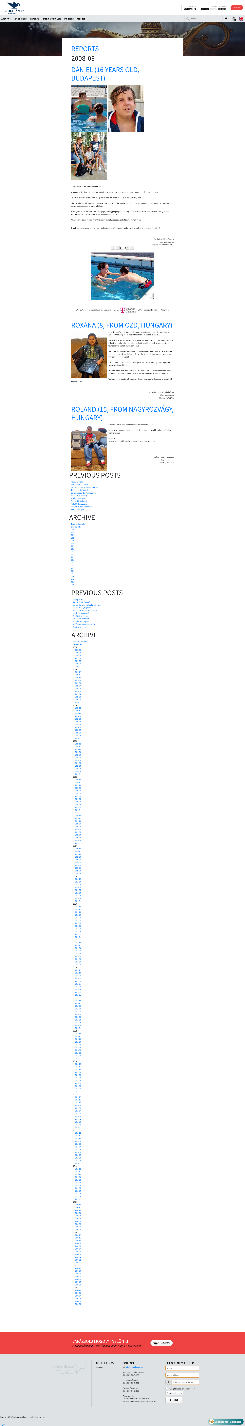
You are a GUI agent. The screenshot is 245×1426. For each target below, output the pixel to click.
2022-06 (78, 796)
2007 (72, 582)
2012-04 (78, 1119)
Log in (2, 1424)
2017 (72, 554)
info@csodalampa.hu (134, 1367)
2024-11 (78, 711)
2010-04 (78, 1191)
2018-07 (78, 920)
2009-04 (78, 1224)
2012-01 (78, 1127)
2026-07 (78, 653)
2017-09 (78, 948)
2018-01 (78, 937)
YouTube (233, 19)
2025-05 (78, 691)
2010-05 (78, 1188)
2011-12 (78, 1133)
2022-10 (78, 785)
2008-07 (78, 1249)
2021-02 (78, 840)
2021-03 (78, 837)
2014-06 (78, 1047)
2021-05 (78, 832)
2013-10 (78, 1069)
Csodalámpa (13, 7)
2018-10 (78, 912)
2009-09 (78, 1213)
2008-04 (78, 1257)
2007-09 (78, 1271)
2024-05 (78, 727)
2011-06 (78, 1149)
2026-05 (78, 658)
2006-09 (78, 1293)
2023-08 (78, 755)
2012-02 (78, 1125)
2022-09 (78, 788)
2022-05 (78, 799)
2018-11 (78, 909)
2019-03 (78, 895)
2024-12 (78, 708)
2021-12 (78, 815)
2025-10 (78, 677)
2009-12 (78, 1205)
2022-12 (78, 779)
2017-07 (78, 953)
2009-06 (78, 1218)
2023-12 (78, 744)
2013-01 (78, 1091)
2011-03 (78, 1158)
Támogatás (165, 1343)
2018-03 (78, 931)
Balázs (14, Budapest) (79, 501)
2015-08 (78, 1009)
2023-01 (78, 774)
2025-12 (78, 672)
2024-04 (78, 730)
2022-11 (78, 782)
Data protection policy (174, 1393)
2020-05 (78, 868)
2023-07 (78, 757)
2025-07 (78, 686)
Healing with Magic (51, 19)
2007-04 (78, 1282)
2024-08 (78, 719)
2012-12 (78, 1097)
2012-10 (78, 1102)
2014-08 (78, 1044)
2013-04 (78, 1086)
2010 (72, 574)
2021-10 (78, 821)
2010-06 (78, 1185)
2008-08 (78, 1246)
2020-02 (78, 873)
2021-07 (78, 826)
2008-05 (78, 1254)
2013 (72, 565)
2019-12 (78, 879)
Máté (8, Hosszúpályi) (79, 504)
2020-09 (78, 857)
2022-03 (78, 804)
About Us (6, 19)
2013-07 (78, 1078)
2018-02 (78, 934)
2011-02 (78, 1160)
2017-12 (78, 942)
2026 (72, 529)
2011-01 (78, 1163)
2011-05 (78, 1152)
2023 (72, 538)
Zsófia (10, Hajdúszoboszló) (82, 506)
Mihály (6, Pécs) (77, 482)
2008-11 (78, 1238)
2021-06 (78, 829)
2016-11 (78, 970)
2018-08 (78, 917)
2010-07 (78, 1182)
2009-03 (78, 1227)
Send (175, 1400)
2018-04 (78, 929)
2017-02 (78, 964)
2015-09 (78, 1006)
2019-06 (78, 887)
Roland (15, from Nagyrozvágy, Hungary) (122, 413)
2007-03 (78, 1285)
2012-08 (78, 1108)
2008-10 (78, 1240)
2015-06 (78, 1014)
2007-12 (78, 1268)
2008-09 (78, 1243)
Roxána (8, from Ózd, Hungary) (121, 325)
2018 (72, 551)
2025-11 (78, 675)
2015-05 (78, 1017)
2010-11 (78, 1171)
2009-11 (78, 1207)
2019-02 (78, 898)
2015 (72, 560)
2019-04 (78, 893)
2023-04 (78, 766)
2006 (72, 585)
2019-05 (78, 890)
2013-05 (78, 1083)
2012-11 (78, 1100)
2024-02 (78, 735)
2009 (72, 576)
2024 (72, 535)
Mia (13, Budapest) (78, 509)
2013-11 (78, 1067)
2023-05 (78, 763)
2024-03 (78, 733)
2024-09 (78, 716)
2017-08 (78, 951)
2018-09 (78, 915)
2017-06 (78, 956)
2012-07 (78, 1111)
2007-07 (78, 1276)
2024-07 (78, 722)
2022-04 (78, 802)
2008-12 (78, 1235)
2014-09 (78, 1042)
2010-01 (78, 1199)
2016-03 (78, 989)
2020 (72, 546)
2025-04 (78, 694)
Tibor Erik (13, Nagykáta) (80, 490)
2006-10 (78, 1290)
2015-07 (78, 1011)
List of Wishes (20, 19)
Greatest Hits (76, 527)
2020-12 (78, 849)
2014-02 (78, 1055)
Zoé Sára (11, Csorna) (79, 484)
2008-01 (78, 1263)
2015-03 (78, 1022)
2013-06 (78, 1080)
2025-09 (78, 680)
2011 (72, 571)
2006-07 (78, 1296)
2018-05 (78, 926)
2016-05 (78, 984)
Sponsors (69, 19)
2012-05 (78, 1116)
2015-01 (78, 1028)
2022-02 (78, 807)
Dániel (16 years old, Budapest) (105, 74)
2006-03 (78, 1304)
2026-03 (78, 664)
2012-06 (78, 1113)
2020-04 (78, 871)
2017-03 (78, 962)
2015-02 (78, 1025)
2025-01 (78, 702)
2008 (72, 579)
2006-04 (78, 1301)
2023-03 (78, 768)
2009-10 (78, 1210)
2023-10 (78, 749)
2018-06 (78, 923)
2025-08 (78, 683)
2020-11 (78, 851)
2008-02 (78, 1260)
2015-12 (78, 1000)
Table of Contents (78, 524)
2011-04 (78, 1155)
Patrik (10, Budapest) (79, 495)
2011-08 (78, 1144)
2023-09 (78, 752)
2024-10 (78, 713)
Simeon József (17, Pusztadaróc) (83, 493)
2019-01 (78, 901)
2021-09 (78, 824)
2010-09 (78, 1177)
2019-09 (78, 882)
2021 (72, 543)
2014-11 (78, 1036)
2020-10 (78, 854)
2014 (72, 562)
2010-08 (78, 1180)
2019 (72, 549)
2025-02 (78, 699)
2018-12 (78, 906)
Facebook (226, 19)
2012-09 (78, 1105)
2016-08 (78, 975)
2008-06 (78, 1251)
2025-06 (78, 688)
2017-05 (78, 959)
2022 (72, 540)
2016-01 (78, 995)
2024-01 (78, 738)
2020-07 (78, 862)
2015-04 (78, 1020)
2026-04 (78, 661)
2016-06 (78, 981)
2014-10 (78, 1039)
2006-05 (78, 1298)
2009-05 (78, 1221)
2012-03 (78, 1122)
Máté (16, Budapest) (78, 498)
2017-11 (78, 945)
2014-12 (78, 1033)
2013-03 (78, 1089)
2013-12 (78, 1064)
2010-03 (78, 1193)
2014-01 (78, 1058)
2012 (72, 568)
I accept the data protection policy (182, 1389)
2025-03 (78, 697)
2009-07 (78, 1216)
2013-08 (78, 1075)
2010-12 (78, 1169)
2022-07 (78, 793)
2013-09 (78, 1072)
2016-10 (78, 973)
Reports (34, 19)
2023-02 (78, 771)
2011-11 (78, 1136)
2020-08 (78, 860)
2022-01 (78, 810)
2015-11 (78, 1003)
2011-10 (78, 1138)
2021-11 (78, 818)
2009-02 (78, 1229)
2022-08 (78, 791)
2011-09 (78, 1141)
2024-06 (78, 724)
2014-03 (78, 1053)
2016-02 (78, 992)
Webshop (81, 19)
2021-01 (78, 843)
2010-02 (78, 1196)
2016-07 (78, 978)
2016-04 (78, 987)
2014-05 (78, 1050)
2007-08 (78, 1274)
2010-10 (78, 1174)
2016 (72, 557)
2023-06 (78, 760)
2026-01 (78, 666)
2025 (72, 532)
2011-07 (78, 1147)
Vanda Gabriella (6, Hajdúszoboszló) (85, 487)
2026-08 (78, 650)
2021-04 (78, 835)
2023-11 (78, 746)
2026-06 (78, 655)
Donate (237, 7)
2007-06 (78, 1279)
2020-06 (78, 865)
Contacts (99, 1368)
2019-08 (78, 884)
